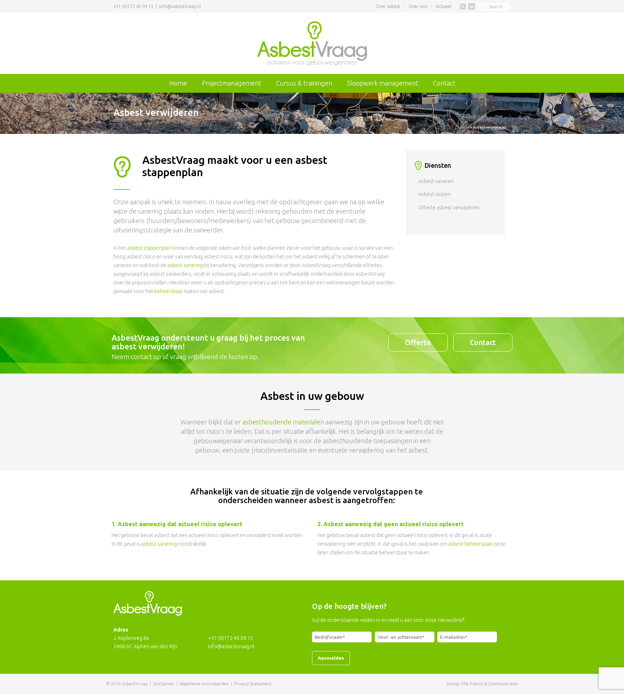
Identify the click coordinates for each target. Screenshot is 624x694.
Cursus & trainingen (304, 83)
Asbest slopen (434, 194)
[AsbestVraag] (312, 43)
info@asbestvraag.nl (180, 6)
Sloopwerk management (382, 83)
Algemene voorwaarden (204, 683)
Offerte (418, 342)
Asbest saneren (436, 181)
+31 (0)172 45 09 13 (133, 6)
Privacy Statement (253, 683)
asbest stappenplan (149, 248)
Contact (444, 83)
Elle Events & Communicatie (490, 683)
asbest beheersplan (470, 544)
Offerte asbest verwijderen (449, 207)
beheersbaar (168, 291)
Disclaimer (163, 683)
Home (178, 83)
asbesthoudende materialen (283, 421)
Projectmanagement (231, 83)
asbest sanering (185, 265)
